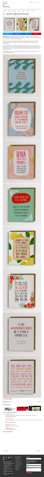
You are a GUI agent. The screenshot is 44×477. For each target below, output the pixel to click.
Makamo (16, 468)
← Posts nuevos (5, 450)
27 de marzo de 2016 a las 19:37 (10, 429)
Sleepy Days (17, 469)
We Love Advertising (18, 462)
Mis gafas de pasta (18, 466)
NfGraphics (17, 461)
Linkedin (26, 33)
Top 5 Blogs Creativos (7, 467)
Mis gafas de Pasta (8, 398)
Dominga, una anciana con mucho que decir (8, 466)
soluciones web (7, 424)
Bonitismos (17, 465)
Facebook (17, 33)
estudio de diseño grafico (9, 428)
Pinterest (36, 33)
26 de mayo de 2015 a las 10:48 (10, 422)
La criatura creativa (18, 459)
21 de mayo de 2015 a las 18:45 (10, 416)
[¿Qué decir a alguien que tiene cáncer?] (22, 31)
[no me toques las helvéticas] (6, 7)
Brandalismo (17, 458)
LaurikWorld (7, 414)
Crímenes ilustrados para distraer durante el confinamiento (9, 464)
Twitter (7, 33)
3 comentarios (39, 401)
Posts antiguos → (38, 450)
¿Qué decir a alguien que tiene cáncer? (17, 14)
